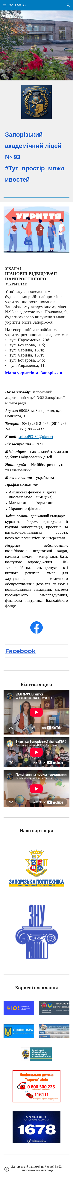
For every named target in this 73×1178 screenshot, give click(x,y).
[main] (36, 157)
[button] (4, 5)
